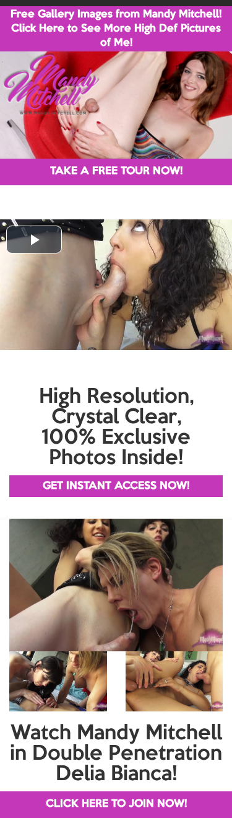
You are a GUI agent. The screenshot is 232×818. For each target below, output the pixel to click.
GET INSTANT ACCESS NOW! (116, 486)
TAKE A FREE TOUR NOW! (116, 171)
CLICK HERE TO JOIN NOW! (116, 804)
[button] (34, 239)
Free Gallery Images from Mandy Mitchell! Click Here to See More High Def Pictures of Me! (116, 29)
